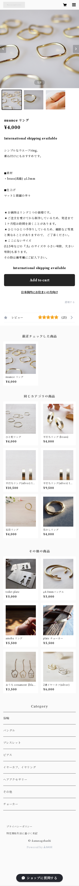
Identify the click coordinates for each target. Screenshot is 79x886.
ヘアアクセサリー (15, 779)
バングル (9, 730)
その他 (7, 792)
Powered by (35, 847)
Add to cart (39, 280)
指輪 (6, 718)
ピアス (7, 755)
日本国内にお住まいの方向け (39, 292)
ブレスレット (12, 743)
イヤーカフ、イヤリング (19, 767)
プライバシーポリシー (19, 826)
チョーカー (10, 804)
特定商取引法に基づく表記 (22, 833)
